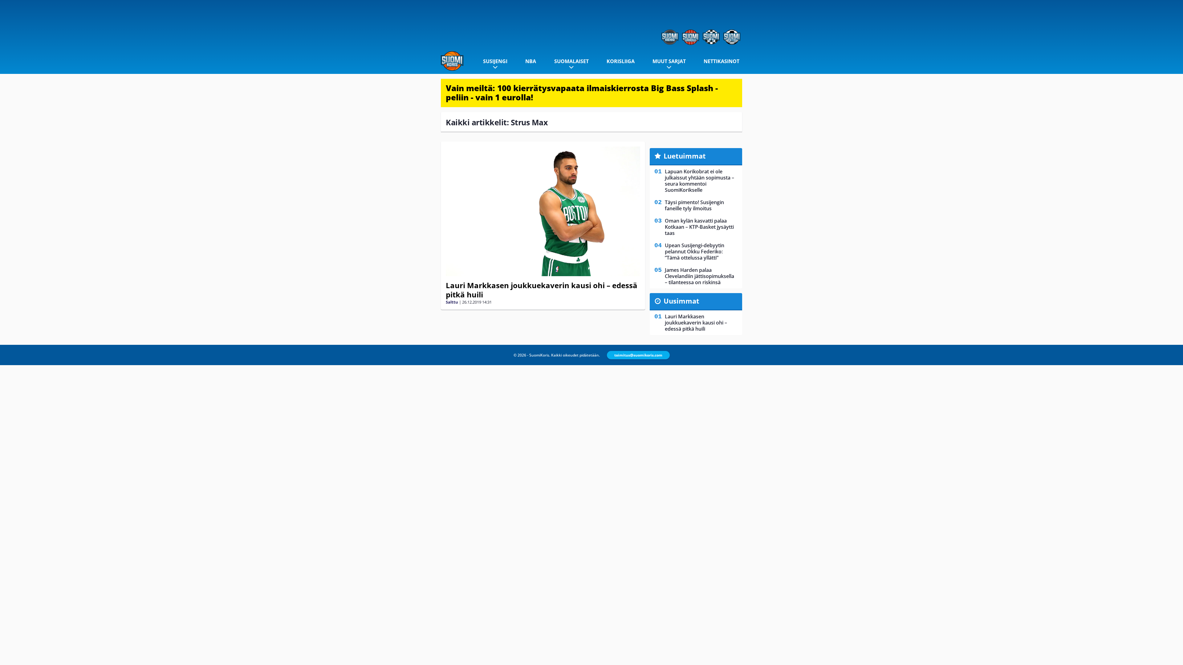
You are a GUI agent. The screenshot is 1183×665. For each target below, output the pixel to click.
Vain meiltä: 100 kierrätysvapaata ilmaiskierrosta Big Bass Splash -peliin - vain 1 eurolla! (582, 93)
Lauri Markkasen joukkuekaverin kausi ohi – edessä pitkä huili (541, 290)
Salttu (452, 302)
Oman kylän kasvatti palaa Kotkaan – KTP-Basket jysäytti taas (699, 226)
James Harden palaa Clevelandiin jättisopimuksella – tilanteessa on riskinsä (699, 276)
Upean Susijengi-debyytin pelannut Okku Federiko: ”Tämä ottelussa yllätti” (694, 251)
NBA (530, 61)
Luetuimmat (685, 155)
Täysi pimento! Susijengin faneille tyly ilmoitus (694, 205)
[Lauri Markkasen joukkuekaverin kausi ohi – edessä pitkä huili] (543, 211)
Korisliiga (621, 61)
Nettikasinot (721, 61)
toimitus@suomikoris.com (638, 355)
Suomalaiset (571, 61)
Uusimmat (681, 300)
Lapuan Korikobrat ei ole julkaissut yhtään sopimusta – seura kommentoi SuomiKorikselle (699, 180)
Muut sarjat (669, 61)
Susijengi (495, 61)
